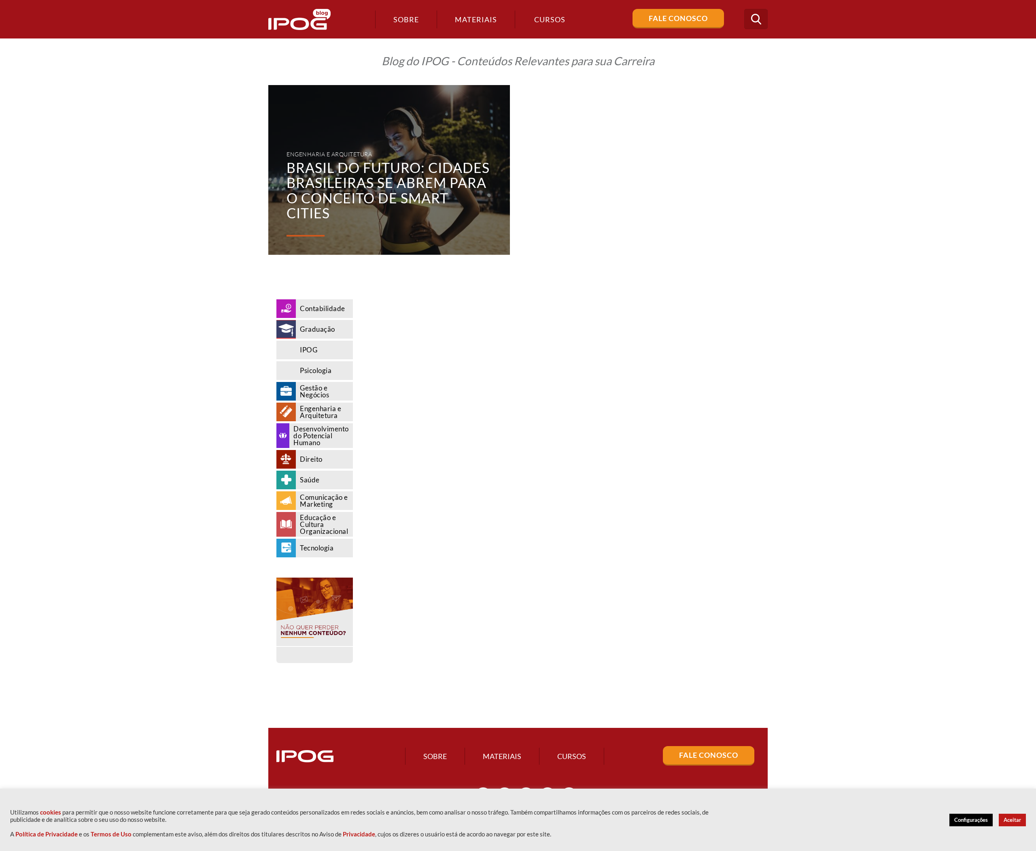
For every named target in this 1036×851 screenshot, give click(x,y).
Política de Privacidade (46, 834)
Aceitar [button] (1012, 820)
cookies (50, 812)
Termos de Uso (111, 834)
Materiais (476, 19)
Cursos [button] (549, 19)
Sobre (406, 19)
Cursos (571, 756)
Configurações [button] (971, 820)
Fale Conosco (678, 18)
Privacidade (359, 834)
